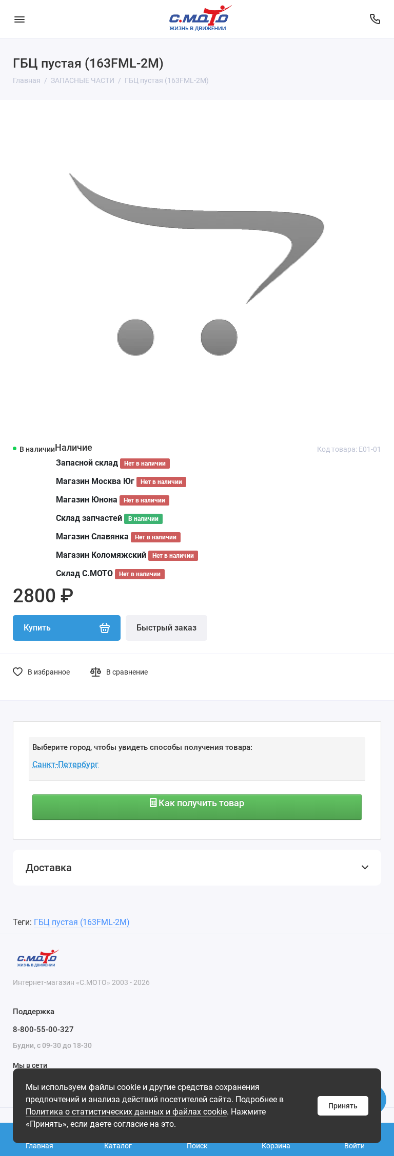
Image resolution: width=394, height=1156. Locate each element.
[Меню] (19, 19)
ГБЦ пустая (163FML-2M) (82, 922)
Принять (343, 1106)
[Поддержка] (375, 19)
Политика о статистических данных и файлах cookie (126, 1112)
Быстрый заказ (166, 628)
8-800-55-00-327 (43, 1029)
